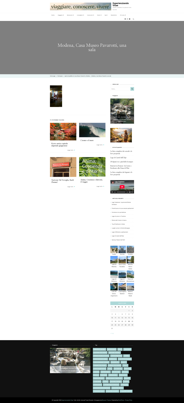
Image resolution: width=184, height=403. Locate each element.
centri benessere (116, 355)
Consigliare (80, 15)
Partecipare (60, 76)
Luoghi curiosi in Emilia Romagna (121, 228)
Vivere (98, 15)
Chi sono (122, 15)
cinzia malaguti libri (100, 359)
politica (103, 375)
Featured (114, 119)
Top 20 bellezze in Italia (118, 224)
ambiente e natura (99, 349)
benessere (127, 349)
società (127, 378)
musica (96, 371)
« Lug (112, 333)
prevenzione (113, 375)
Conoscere (90, 15)
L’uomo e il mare (87, 140)
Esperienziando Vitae (121, 4)
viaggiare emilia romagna (101, 388)
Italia (119, 119)
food (109, 368)
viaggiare (124, 384)
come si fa (113, 359)
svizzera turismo (116, 381)
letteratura (118, 368)
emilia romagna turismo (101, 362)
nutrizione (116, 371)
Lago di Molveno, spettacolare (120, 232)
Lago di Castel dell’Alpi (118, 157)
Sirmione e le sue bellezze (122, 121)
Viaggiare (60, 15)
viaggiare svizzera (112, 391)
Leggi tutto (70, 150)
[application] (122, 187)
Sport (106, 15)
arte (120, 349)
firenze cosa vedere (114, 365)
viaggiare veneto (126, 391)
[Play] (112, 193)
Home (53, 15)
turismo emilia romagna (111, 384)
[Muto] (130, 193)
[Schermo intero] (132, 193)
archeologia (111, 349)
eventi (124, 362)
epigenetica (115, 362)
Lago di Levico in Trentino (119, 216)
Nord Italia (123, 119)
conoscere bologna (124, 359)
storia (105, 381)
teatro (126, 381)
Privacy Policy (128, 400)
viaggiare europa (117, 388)
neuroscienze (105, 371)
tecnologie (97, 384)
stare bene (97, 381)
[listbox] (122, 111)
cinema (126, 355)
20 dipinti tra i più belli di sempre (121, 162)
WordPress (121, 400)
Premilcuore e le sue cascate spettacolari (123, 208)
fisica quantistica (99, 368)
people (96, 375)
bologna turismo (114, 352)
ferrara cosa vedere (100, 365)
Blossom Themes (106, 400)
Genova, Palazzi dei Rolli (118, 240)
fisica (125, 365)
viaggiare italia (99, 391)
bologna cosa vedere (100, 352)
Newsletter (114, 15)
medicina (127, 368)
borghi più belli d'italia (101, 355)
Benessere (70, 15)
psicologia (123, 375)
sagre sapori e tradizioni (114, 378)
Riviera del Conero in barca (119, 220)
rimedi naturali (98, 378)
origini (125, 371)
